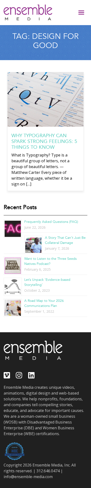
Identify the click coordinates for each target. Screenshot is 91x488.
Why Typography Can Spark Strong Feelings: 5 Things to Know (44, 141)
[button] (81, 13)
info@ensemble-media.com (28, 476)
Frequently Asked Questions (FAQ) (51, 221)
